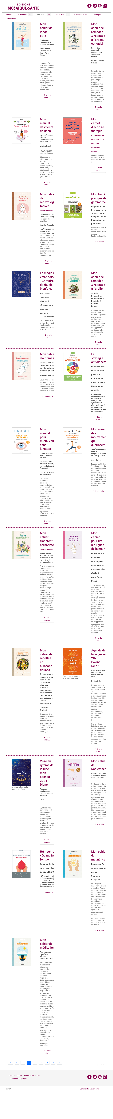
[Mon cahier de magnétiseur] (72, 863)
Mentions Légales (15, 1076)
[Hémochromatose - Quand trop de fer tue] (21, 864)
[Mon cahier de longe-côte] (21, 36)
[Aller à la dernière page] (59, 1063)
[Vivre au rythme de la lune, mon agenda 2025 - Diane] (21, 773)
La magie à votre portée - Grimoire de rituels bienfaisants (48, 280)
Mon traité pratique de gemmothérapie (102, 198)
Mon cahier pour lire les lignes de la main (98, 541)
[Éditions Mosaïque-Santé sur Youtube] (95, 5)
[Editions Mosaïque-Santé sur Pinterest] (100, 5)
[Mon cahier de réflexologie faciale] (21, 206)
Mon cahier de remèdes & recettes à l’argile (98, 280)
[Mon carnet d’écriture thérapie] (72, 131)
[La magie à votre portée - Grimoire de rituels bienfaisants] (21, 284)
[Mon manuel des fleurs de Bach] (21, 130)
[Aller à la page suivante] (53, 1063)
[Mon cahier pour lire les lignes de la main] (72, 545)
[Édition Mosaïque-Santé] (23, 6)
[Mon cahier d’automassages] (21, 366)
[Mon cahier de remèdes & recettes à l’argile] (72, 285)
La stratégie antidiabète (98, 358)
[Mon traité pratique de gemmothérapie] (72, 205)
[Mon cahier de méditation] (21, 952)
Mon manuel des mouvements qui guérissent (100, 437)
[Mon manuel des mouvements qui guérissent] (72, 440)
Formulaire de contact (32, 1076)
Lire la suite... (47, 96)
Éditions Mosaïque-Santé (89, 1089)
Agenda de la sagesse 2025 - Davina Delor (98, 658)
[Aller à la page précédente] (17, 1063)
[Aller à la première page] (10, 1063)
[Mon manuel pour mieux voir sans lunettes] (21, 440)
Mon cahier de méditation (47, 943)
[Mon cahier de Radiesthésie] (72, 773)
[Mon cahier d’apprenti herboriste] (21, 545)
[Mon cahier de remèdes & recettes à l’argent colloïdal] (72, 36)
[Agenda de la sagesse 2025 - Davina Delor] (72, 662)
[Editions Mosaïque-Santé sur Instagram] (105, 5)
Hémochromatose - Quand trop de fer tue (52, 855)
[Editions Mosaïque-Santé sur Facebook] (89, 5)
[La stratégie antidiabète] (72, 367)
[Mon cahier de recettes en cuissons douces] (21, 662)
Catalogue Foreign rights (18, 1079)
